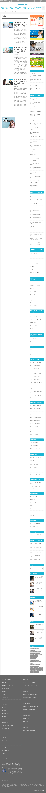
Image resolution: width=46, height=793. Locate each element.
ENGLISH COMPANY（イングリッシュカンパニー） (36, 315)
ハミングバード (33, 338)
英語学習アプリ (17, 1)
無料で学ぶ (32, 515)
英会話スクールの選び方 (35, 420)
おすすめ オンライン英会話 (34, 660)
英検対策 (31, 654)
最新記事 (2, 8)
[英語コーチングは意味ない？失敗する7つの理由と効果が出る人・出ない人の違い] (32, 615)
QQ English (32, 266)
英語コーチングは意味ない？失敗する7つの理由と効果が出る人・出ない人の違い (39, 613)
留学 (30, 8)
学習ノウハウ (12, 8)
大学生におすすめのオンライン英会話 (36, 177)
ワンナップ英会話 (33, 305)
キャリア (4, 716)
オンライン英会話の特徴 (35, 365)
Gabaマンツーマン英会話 (35, 285)
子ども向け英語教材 (34, 442)
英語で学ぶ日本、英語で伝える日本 (36, 80)
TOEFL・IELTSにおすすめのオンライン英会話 (36, 124)
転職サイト (25, 721)
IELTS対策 (4, 707)
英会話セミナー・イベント (7, 685)
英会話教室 (25, 8)
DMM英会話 (32, 256)
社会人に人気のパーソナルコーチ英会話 (36, 409)
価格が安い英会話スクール (35, 214)
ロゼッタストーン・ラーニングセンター (36, 301)
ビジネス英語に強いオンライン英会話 (36, 107)
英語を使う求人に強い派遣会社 (36, 552)
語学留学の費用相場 (34, 464)
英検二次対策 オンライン (38, 654)
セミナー (6, 8)
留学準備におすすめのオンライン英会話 (36, 186)
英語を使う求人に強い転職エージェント (36, 544)
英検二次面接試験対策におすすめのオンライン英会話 (36, 181)
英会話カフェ (32, 499)
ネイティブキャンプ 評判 (39, 667)
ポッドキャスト (33, 508)
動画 (31, 505)
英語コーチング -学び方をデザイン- (36, 89)
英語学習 (31, 648)
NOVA (31, 297)
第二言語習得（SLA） (34, 526)
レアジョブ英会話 (33, 253)
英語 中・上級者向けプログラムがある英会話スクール (36, 239)
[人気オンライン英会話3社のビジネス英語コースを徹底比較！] (32, 591)
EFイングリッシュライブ (35, 272)
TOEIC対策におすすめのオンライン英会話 (36, 119)
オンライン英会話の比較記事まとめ (30, 706)
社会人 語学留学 (32, 653)
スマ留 (31, 349)
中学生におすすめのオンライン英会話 (36, 173)
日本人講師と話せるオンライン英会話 (36, 133)
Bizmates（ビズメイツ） (35, 260)
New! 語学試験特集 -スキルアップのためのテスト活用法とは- (36, 75)
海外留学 (31, 666)
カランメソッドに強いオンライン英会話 (36, 128)
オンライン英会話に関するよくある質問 (36, 388)
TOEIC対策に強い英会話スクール (36, 196)
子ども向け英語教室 (34, 445)
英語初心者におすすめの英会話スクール (36, 235)
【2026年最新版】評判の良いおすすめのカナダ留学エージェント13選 (39, 625)
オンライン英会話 (9, 1)
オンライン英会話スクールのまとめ (36, 392)
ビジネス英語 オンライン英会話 (35, 651)
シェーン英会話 (33, 291)
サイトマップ (4, 753)
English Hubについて (6, 740)
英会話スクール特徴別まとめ (36, 423)
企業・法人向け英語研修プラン (36, 534)
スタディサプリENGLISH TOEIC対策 (35, 487)
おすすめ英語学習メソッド (35, 523)
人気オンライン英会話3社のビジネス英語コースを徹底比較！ (39, 589)
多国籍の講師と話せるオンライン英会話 (36, 137)
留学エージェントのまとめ (35, 474)
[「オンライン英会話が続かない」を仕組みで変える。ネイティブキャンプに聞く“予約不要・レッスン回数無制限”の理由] (32, 578)
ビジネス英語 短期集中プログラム (36, 211)
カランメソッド (32, 661)
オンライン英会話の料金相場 (36, 373)
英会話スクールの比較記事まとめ (30, 709)
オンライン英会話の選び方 (35, 376)
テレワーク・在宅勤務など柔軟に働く (36, 556)
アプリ (34, 8)
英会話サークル (33, 502)
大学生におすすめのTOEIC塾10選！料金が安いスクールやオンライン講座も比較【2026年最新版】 (39, 601)
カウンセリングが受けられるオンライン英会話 (36, 159)
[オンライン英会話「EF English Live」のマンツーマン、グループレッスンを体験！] (32, 584)
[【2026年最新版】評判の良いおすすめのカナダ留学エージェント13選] (32, 627)
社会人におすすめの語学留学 (36, 457)
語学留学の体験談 (33, 467)
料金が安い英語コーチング (35, 230)
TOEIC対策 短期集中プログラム (36, 200)
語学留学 (4, 694)
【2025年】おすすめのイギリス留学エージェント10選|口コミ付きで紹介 (39, 638)
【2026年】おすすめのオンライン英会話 (36, 99)
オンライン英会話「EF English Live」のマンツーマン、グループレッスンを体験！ (39, 583)
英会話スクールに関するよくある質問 (36, 430)
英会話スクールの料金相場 (35, 417)
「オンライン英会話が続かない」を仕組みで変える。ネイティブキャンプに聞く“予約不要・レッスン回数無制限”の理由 (39, 577)
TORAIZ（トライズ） (34, 322)
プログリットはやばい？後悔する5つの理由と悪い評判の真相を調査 (39, 607)
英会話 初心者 (38, 661)
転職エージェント (26, 718)
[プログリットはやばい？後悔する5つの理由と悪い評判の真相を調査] (32, 609)
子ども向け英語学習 (6, 713)
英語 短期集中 (36, 648)
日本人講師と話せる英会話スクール (36, 223)
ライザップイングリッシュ (35, 325)
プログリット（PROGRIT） (35, 319)
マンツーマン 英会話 (33, 657)
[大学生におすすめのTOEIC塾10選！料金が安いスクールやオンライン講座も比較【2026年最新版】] (32, 602)
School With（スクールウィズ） (35, 353)
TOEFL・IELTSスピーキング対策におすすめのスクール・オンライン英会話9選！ (39, 631)
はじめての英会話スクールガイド (30, 685)
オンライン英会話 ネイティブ (34, 664)
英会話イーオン (33, 288)
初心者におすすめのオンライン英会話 (36, 164)
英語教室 (31, 663)
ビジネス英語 (32, 650)
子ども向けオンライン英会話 (36, 448)
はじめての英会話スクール (35, 405)
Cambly (31, 269)
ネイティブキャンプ (34, 263)
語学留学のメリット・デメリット (36, 461)
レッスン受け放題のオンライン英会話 (36, 142)
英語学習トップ (2, 1)
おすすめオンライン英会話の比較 (36, 396)
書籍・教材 (32, 512)
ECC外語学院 (32, 294)
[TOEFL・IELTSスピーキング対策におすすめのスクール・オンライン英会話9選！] (32, 633)
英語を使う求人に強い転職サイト (36, 548)
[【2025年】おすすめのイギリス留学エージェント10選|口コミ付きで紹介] (32, 639)
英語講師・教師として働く (35, 559)
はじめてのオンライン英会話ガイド (30, 682)
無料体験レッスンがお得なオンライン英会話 (36, 115)
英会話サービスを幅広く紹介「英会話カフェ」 (11, 764)
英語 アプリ (32, 667)
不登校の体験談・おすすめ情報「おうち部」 (11, 763)
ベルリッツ (32, 282)
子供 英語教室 (32, 670)
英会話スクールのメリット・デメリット (36, 414)
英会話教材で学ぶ (33, 496)
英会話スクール (5, 1)
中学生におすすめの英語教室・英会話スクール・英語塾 (36, 243)
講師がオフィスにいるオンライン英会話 (36, 155)
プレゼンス (32, 328)
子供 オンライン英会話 (39, 670)
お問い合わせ (4, 747)
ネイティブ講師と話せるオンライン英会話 (36, 103)
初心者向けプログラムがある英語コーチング (36, 227)
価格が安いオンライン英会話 (36, 111)
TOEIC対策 (38, 653)
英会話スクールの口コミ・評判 (36, 426)
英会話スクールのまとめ (35, 434)
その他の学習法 (39, 8)
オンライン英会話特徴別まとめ (36, 379)
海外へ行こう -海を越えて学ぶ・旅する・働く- (35, 85)
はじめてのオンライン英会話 (36, 362)
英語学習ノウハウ (40, 1)
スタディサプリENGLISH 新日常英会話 (36, 483)
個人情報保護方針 (5, 750)
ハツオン (31, 341)
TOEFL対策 (4, 704)
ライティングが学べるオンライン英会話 (36, 146)
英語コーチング (36, 666)
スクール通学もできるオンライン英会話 (36, 150)
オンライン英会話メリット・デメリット (36, 369)
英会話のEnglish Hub (40, 790)
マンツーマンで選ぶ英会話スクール (36, 218)
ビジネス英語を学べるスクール (36, 203)
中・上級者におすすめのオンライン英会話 (36, 168)
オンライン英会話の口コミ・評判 (36, 383)
